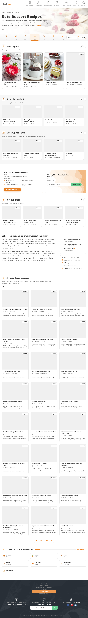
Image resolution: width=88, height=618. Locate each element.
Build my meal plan (11, 189)
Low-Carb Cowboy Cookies (69, 371)
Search (83, 6)
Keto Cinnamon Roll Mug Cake (70, 309)
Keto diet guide (44, 594)
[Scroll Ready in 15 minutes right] (84, 99)
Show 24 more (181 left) (44, 541)
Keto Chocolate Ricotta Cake (41, 371)
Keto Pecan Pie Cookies (39, 463)
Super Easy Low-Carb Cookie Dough (43, 526)
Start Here (29, 6)
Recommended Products (44, 587)
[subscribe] (55, 608)
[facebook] (68, 605)
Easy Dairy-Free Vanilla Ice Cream (10, 154)
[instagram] (75, 605)
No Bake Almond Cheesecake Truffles (9, 221)
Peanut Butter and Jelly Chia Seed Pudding (73, 221)
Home (3, 12)
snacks (39, 25)
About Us (44, 583)
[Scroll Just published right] (84, 199)
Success (56, 6)
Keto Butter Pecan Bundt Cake (12, 401)
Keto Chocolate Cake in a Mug (73, 244)
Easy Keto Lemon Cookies (69, 339)
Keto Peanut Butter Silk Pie (69, 495)
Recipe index (81, 549)
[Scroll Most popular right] (84, 46)
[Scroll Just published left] (81, 199)
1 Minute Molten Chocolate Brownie (9, 120)
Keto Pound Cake (51, 82)
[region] (44, 70)
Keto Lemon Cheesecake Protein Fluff (73, 120)
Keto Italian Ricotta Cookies (69, 401)
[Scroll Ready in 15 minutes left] (81, 99)
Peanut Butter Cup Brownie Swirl (30, 221)
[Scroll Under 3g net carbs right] (84, 132)
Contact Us (44, 585)
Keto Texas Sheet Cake (39, 401)
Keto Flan (69, 153)
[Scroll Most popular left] (81, 46)
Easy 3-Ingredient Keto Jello (72, 239)
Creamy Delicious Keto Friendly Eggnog (31, 120)
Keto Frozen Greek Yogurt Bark (41, 495)
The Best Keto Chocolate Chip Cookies (44, 432)
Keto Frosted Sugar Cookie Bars (13, 432)
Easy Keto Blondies (67, 526)
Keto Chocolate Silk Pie (74, 82)
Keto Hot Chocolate (51, 120)
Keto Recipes (10, 12)
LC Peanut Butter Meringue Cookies (50, 154)
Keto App (44, 589)
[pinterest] (71, 605)
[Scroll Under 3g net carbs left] (81, 132)
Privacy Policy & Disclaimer (58, 615)
